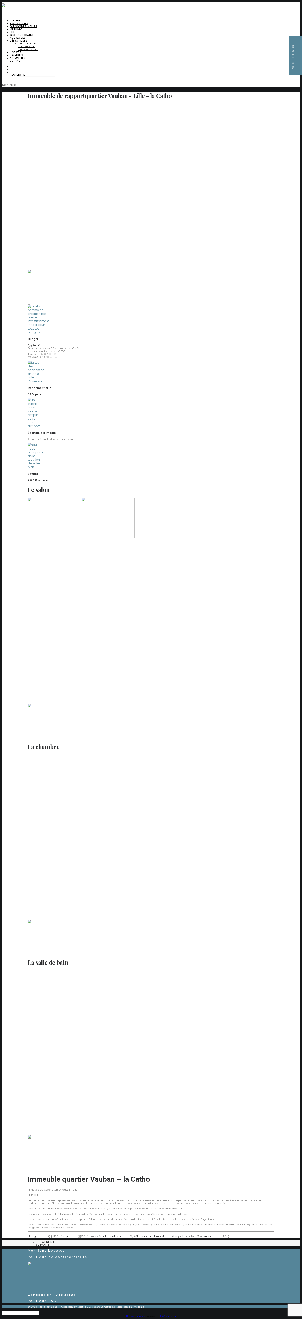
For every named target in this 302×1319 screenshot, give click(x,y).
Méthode (16, 29)
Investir (15, 52)
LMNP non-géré (28, 49)
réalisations (19, 23)
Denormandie (26, 46)
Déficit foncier (27, 43)
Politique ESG (42, 1301)
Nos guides (18, 38)
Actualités (18, 58)
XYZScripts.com (169, 1316)
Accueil (15, 20)
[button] (17, 75)
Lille (13, 32)
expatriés (16, 55)
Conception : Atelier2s (52, 1295)
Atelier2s (139, 1306)
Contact (16, 61)
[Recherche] (20, 84)
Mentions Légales (46, 1250)
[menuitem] (155, 20)
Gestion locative (22, 35)
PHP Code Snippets (135, 1316)
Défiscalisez (19, 40)
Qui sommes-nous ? (23, 26)
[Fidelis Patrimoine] (151, 9)
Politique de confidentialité (58, 1257)
